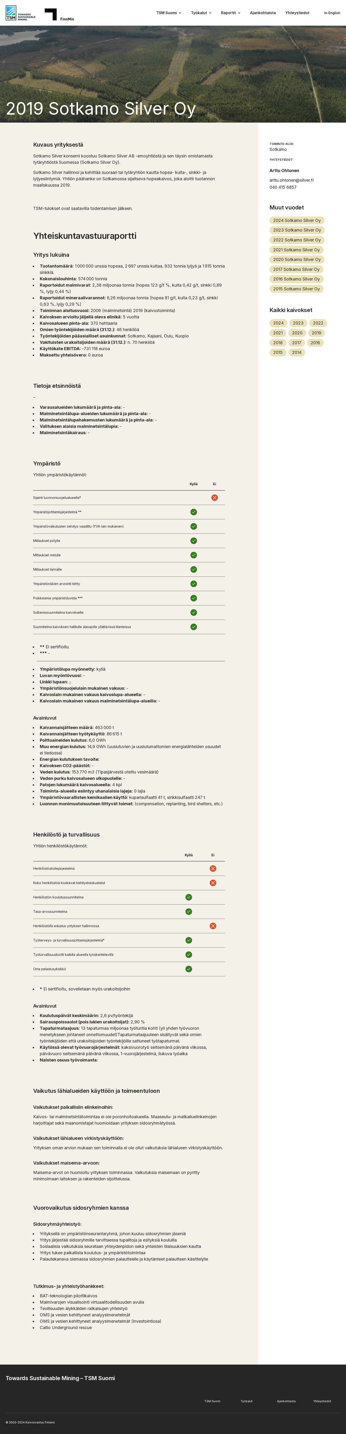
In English (332, 13)
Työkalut (199, 13)
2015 (278, 352)
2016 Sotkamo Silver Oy (296, 278)
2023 (298, 322)
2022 (318, 322)
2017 (296, 342)
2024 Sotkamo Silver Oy (297, 220)
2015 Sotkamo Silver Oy (296, 288)
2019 (316, 332)
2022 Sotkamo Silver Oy (297, 239)
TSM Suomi (166, 13)
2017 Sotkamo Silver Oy (296, 269)
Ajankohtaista (263, 13)
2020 (297, 332)
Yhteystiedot (297, 13)
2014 (297, 352)
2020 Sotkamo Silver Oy (297, 259)
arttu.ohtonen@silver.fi (292, 180)
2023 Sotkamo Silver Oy (297, 230)
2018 (278, 342)
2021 (278, 332)
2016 (315, 342)
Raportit (228, 13)
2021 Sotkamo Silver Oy (296, 249)
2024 (278, 322)
